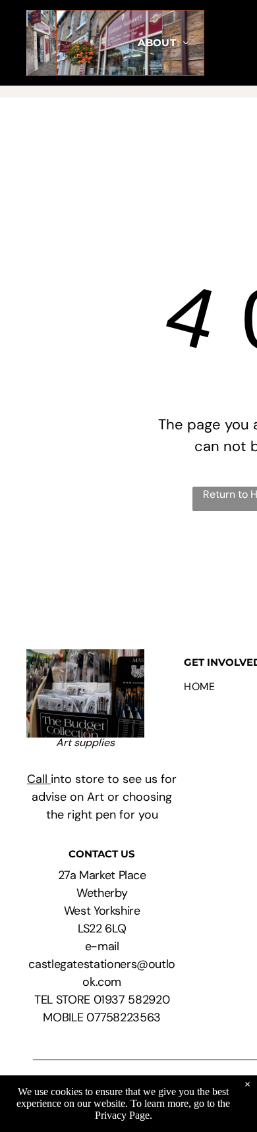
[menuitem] (163, 43)
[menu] (237, 130)
